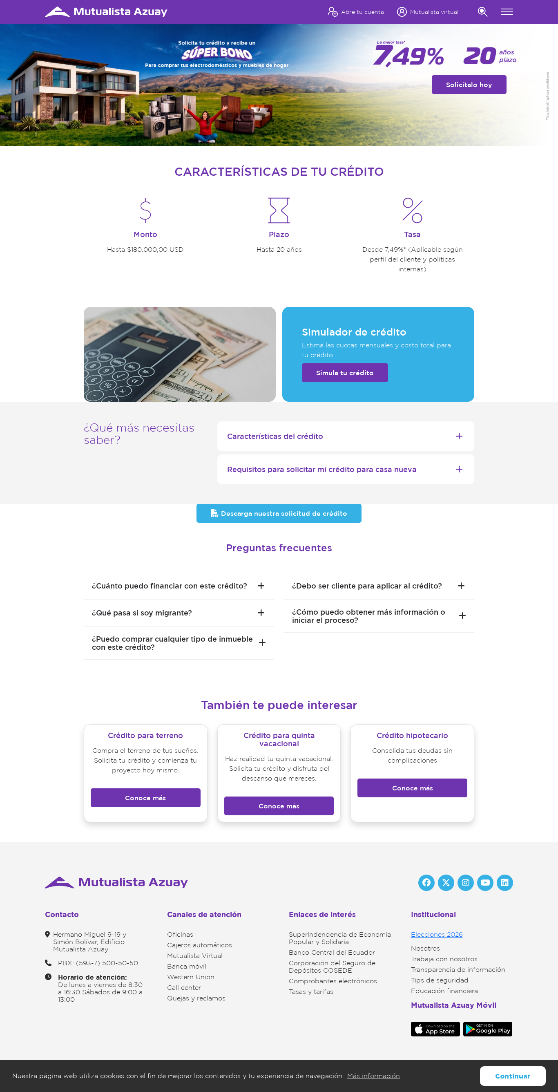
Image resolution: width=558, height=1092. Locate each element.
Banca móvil (186, 966)
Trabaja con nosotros (444, 958)
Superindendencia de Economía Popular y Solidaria (340, 938)
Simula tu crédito (345, 372)
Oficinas (180, 934)
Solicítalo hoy (469, 84)
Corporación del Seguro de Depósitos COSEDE (332, 967)
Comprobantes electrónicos (333, 981)
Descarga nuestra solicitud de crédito (283, 513)
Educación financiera (444, 990)
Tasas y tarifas (311, 991)
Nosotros (425, 948)
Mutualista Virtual (195, 955)
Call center (184, 987)
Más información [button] (373, 1075)
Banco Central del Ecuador (332, 952)
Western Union (190, 976)
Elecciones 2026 (437, 934)
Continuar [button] (513, 1076)
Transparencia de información (458, 969)
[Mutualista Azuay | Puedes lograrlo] (106, 11)
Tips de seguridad (440, 980)
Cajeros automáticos (199, 945)
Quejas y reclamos (196, 998)
